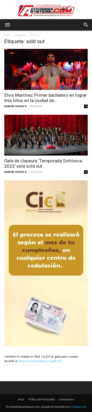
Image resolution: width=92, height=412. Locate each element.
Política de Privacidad (41, 399)
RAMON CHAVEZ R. (15, 106)
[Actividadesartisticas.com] (46, 10)
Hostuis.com (78, 407)
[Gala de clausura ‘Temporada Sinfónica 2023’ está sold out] (46, 135)
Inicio (7, 35)
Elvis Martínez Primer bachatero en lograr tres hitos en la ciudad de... (45, 98)
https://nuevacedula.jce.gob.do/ (40, 361)
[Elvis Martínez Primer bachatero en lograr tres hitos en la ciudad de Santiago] (46, 69)
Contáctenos (66, 399)
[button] (7, 25)
